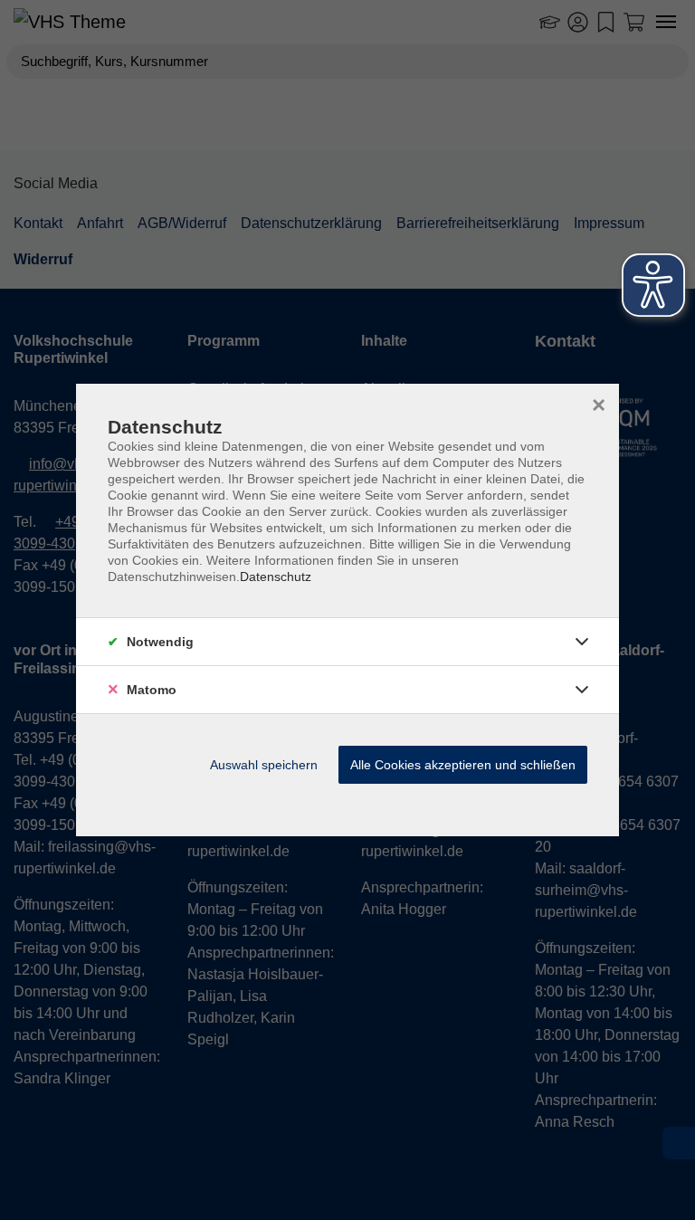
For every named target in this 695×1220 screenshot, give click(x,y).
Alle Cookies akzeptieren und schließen (463, 765)
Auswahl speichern (264, 765)
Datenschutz (275, 576)
